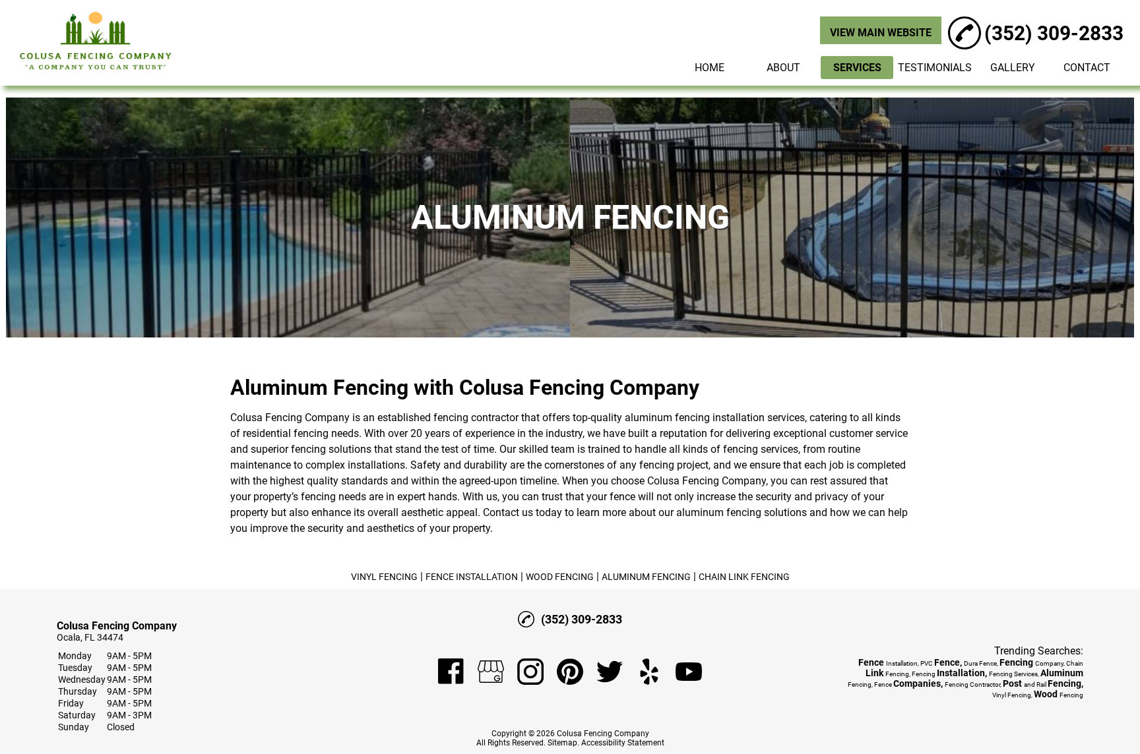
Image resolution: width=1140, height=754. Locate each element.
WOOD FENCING (560, 576)
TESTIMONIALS (935, 67)
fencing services (760, 449)
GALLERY (1012, 67)
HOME (709, 67)
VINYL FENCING (384, 576)
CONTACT (1086, 67)
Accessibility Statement (622, 742)
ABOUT (783, 67)
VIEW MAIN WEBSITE (881, 32)
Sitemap (562, 742)
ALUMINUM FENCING (646, 576)
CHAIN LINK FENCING (744, 576)
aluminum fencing (667, 417)
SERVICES (857, 67)
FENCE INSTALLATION (472, 576)
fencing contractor (476, 417)
